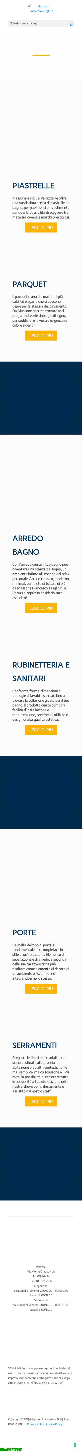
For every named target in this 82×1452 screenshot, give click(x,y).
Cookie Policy (54, 1424)
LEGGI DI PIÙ (41, 227)
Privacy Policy (35, 1424)
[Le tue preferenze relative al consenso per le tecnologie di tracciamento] (75, 1445)
